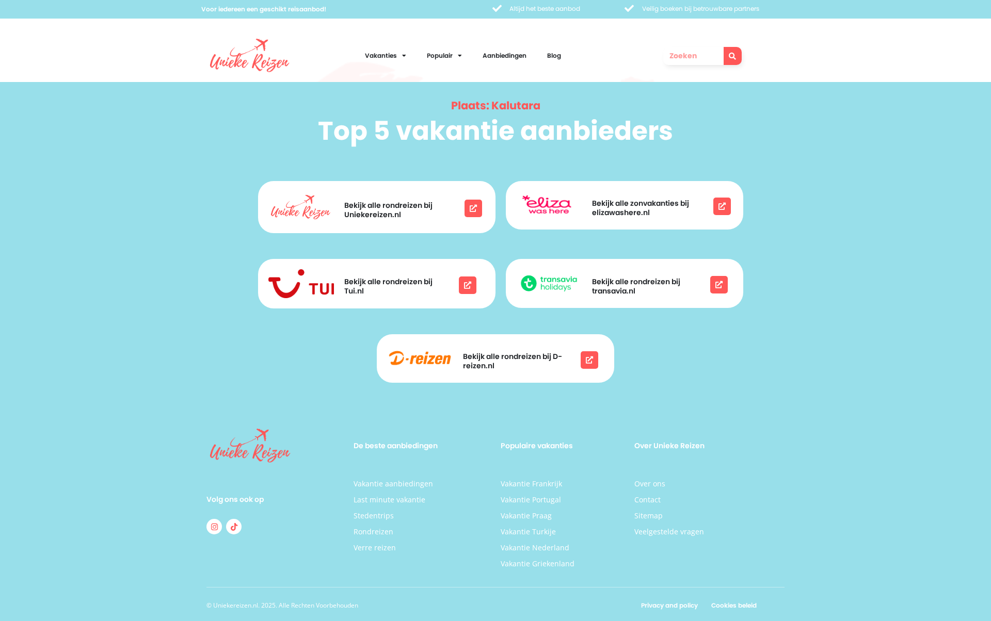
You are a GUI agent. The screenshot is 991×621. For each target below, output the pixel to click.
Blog (554, 55)
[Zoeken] (733, 56)
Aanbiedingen (504, 55)
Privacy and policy (669, 605)
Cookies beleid (734, 605)
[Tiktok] (234, 526)
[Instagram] (214, 526)
